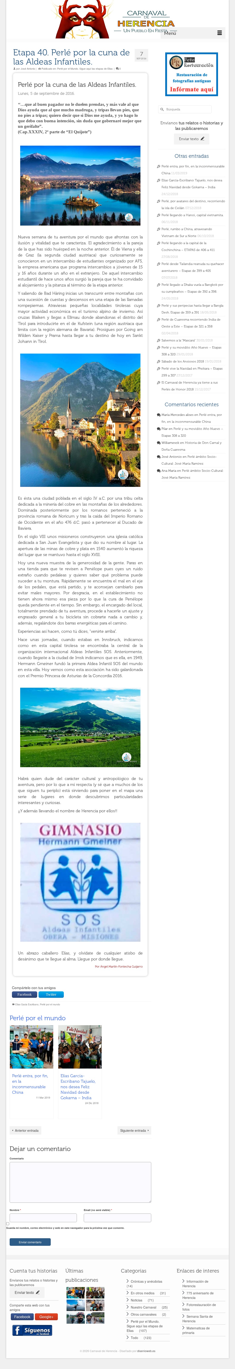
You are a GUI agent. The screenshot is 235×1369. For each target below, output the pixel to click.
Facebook (24, 994)
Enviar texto (189, 139)
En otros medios (142, 1293)
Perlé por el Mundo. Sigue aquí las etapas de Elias (85, 68)
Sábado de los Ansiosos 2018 (183, 361)
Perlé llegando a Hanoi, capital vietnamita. (193, 215)
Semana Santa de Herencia (197, 1318)
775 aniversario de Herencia (198, 1295)
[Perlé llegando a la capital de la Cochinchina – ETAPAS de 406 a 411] (94, 1318)
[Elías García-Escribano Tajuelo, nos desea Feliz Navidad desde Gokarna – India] (80, 1047)
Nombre (15, 1210)
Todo (134, 1337)
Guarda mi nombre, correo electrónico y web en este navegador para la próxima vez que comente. (65, 1228)
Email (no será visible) (98, 1210)
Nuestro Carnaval (143, 1307)
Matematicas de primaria (196, 1330)
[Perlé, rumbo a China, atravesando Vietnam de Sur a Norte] (75, 1318)
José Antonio (28, 68)
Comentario (17, 1158)
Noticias (136, 1300)
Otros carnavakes (144, 1314)
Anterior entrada (27, 1130)
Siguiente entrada (133, 1130)
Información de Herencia (195, 1283)
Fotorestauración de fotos (199, 1307)
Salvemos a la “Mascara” (179, 340)
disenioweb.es (146, 1351)
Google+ (46, 1316)
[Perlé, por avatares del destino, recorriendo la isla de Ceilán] (75, 1305)
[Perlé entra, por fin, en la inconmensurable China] (31, 1047)
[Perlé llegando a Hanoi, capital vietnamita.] (94, 1305)
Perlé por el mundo (50, 1004)
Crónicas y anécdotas (146, 1281)
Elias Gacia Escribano (27, 1004)
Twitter (51, 994)
